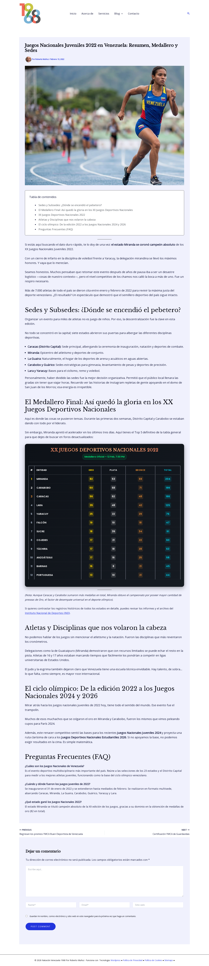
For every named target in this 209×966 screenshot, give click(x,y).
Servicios (103, 13)
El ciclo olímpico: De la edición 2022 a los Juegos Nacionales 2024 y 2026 (82, 224)
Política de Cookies (153, 960)
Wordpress (116, 960)
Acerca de (87, 13)
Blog (117, 13)
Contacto (133, 13)
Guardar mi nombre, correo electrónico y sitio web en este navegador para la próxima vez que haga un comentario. (83, 916)
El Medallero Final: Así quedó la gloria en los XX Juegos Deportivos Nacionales (86, 210)
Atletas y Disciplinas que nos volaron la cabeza (67, 219)
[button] (121, 13)
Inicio (73, 13)
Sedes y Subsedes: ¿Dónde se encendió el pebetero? (70, 205)
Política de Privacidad (132, 960)
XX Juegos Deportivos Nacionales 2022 (62, 214)
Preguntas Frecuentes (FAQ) (56, 229)
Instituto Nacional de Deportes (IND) (47, 613)
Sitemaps (168, 960)
